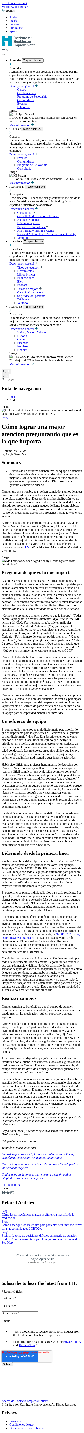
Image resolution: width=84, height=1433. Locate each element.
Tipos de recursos (28, 267)
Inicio (12, 396)
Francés (14, 24)
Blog (20, 281)
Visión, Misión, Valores (31, 332)
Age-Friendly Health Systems (35, 230)
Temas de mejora (28, 289)
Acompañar (17, 186)
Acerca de (16, 306)
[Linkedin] (8, 1193)
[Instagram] (42, 1393)
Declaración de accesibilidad (27, 1428)
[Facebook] (6, 1193)
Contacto (21, 1401)
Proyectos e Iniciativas (31, 227)
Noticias (22, 350)
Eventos (22, 103)
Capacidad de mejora (30, 292)
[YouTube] (42, 1389)
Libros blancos (26, 274)
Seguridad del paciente (31, 296)
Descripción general (22, 86)
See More (7, 1242)
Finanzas (22, 343)
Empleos (22, 346)
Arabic (13, 17)
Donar (24, 6)
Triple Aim (23, 299)
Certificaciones (26, 93)
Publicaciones (25, 278)
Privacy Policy (72, 1341)
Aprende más (47, 1259)
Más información (20, 125)
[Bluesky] (3, 1193)
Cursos (21, 89)
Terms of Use (27, 1345)
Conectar (15, 128)
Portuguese (16, 27)
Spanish (14, 31)
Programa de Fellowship (32, 96)
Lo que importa (11, 1184)
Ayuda (15, 6)
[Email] (12, 1193)
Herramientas (25, 271)
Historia (22, 335)
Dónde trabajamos (28, 223)
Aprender (15, 60)
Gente (21, 339)
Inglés (13, 20)
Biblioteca (23, 107)
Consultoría (24, 168)
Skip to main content (14, 3)
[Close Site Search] (5, 376)
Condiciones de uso (21, 1424)
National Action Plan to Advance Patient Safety (46, 234)
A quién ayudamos (28, 219)
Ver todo (22, 237)
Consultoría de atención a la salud (38, 216)
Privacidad (15, 1421)
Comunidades (25, 100)
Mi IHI (6, 6)
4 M (26, 547)
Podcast (22, 285)
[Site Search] (6, 371)
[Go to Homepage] (18, 46)
